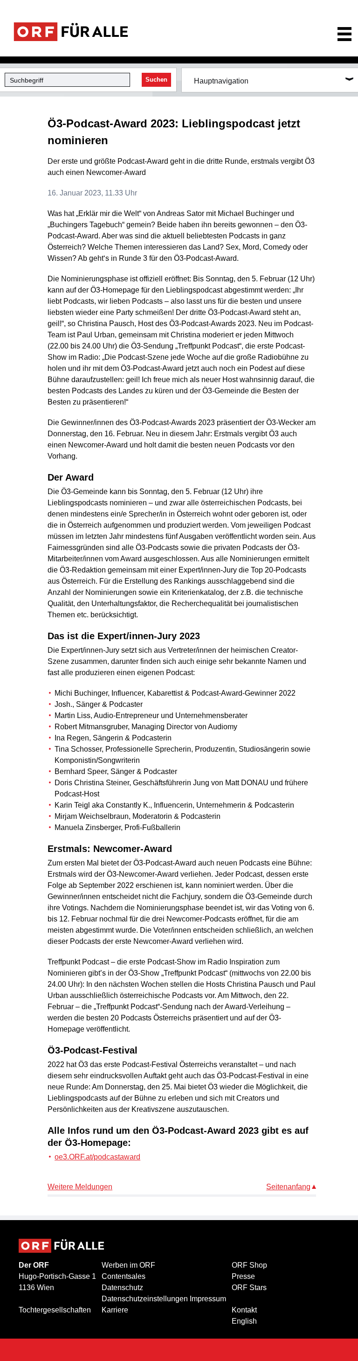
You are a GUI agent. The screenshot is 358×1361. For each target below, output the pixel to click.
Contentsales (123, 1276)
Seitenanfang (288, 1187)
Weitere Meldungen (80, 1187)
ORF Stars (249, 1287)
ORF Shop (249, 1265)
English (244, 1321)
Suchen (156, 79)
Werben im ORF (128, 1265)
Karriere (115, 1310)
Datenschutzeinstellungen (145, 1299)
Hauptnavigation (221, 81)
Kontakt (244, 1310)
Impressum (208, 1299)
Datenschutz (122, 1287)
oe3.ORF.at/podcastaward (97, 1157)
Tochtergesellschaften (55, 1310)
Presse (243, 1276)
